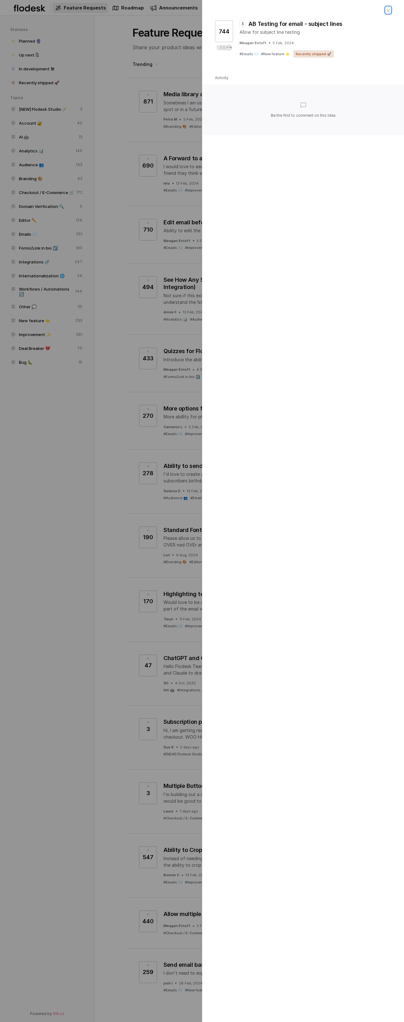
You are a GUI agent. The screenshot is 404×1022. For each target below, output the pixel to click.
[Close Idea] (388, 10)
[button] (224, 47)
